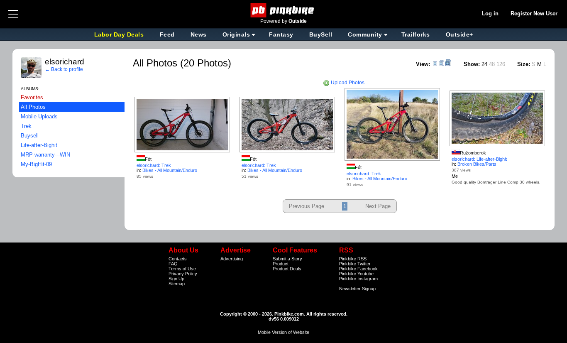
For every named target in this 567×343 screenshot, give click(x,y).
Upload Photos (347, 83)
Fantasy (281, 34)
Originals (236, 34)
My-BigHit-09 (36, 164)
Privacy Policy (183, 273)
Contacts (178, 258)
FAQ (173, 263)
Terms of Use (182, 268)
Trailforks (415, 34)
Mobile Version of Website (283, 332)
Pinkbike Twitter (355, 263)
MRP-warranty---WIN (45, 155)
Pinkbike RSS (353, 258)
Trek (26, 126)
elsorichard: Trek (154, 165)
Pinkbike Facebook (358, 268)
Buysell (30, 135)
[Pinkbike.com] (284, 10)
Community (365, 34)
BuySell (320, 34)
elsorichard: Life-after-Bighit (479, 159)
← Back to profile (64, 69)
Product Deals (287, 268)
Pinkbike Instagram (358, 278)
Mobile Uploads (39, 116)
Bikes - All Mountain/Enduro (169, 170)
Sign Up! (177, 278)
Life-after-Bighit (39, 145)
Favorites (32, 97)
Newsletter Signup (357, 288)
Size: (523, 64)
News (199, 34)
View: (423, 64)
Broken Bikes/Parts (476, 164)
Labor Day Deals (120, 34)
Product (280, 263)
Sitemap (177, 283)
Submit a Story (287, 258)
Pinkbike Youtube (356, 273)
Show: (472, 64)
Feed (167, 34)
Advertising (231, 258)
